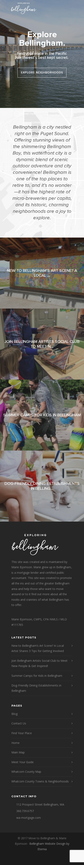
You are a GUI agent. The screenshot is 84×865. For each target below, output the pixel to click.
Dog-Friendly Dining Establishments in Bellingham (36, 688)
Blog (14, 714)
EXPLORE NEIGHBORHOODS (42, 72)
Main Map (18, 752)
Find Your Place (21, 733)
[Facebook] (42, 858)
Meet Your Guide (22, 762)
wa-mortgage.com (28, 818)
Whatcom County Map (26, 772)
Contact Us (18, 723)
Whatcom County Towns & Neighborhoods (40, 781)
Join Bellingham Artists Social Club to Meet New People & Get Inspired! (39, 663)
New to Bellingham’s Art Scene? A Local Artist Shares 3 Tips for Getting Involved (37, 648)
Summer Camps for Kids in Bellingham (36, 676)
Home (15, 743)
